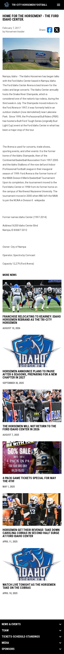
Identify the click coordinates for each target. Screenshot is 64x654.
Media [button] (5, 642)
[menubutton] (58, 5)
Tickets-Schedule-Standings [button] (21, 636)
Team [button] (5, 630)
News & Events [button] (11, 624)
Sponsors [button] (8, 649)
